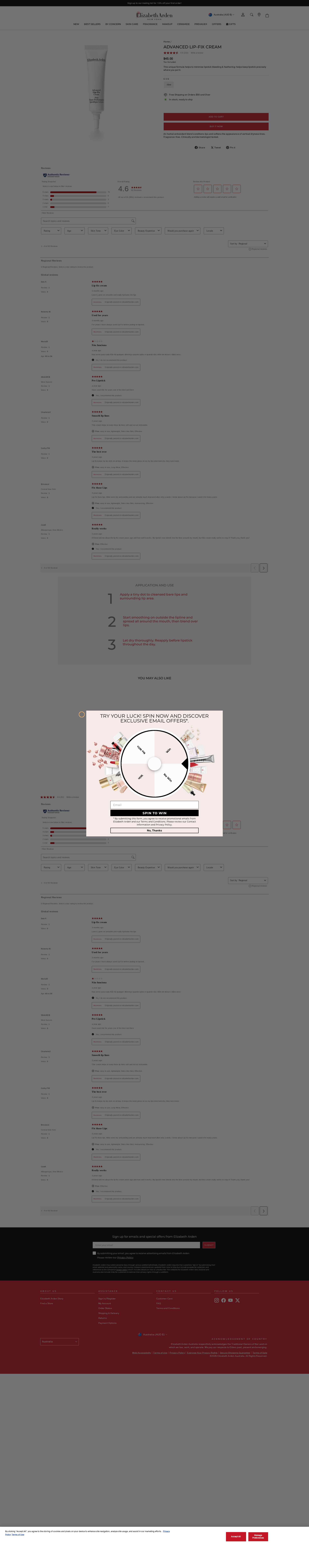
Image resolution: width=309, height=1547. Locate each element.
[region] (154, 1537)
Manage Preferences (258, 1536)
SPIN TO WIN (155, 813)
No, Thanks (154, 830)
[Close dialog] (81, 714)
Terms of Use (18, 1534)
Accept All (236, 1536)
